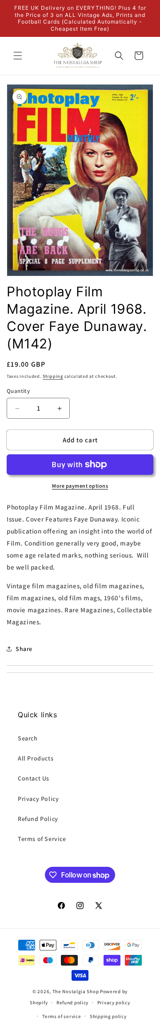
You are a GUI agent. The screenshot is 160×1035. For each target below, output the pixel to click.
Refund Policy (38, 819)
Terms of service (61, 1016)
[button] (18, 55)
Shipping (53, 376)
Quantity (18, 391)
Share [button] (24, 649)
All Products (35, 758)
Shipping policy (108, 1016)
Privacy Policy (38, 799)
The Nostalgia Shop (75, 991)
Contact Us (33, 778)
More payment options (80, 485)
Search (28, 738)
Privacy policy (113, 1002)
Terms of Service (42, 839)
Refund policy (72, 1002)
